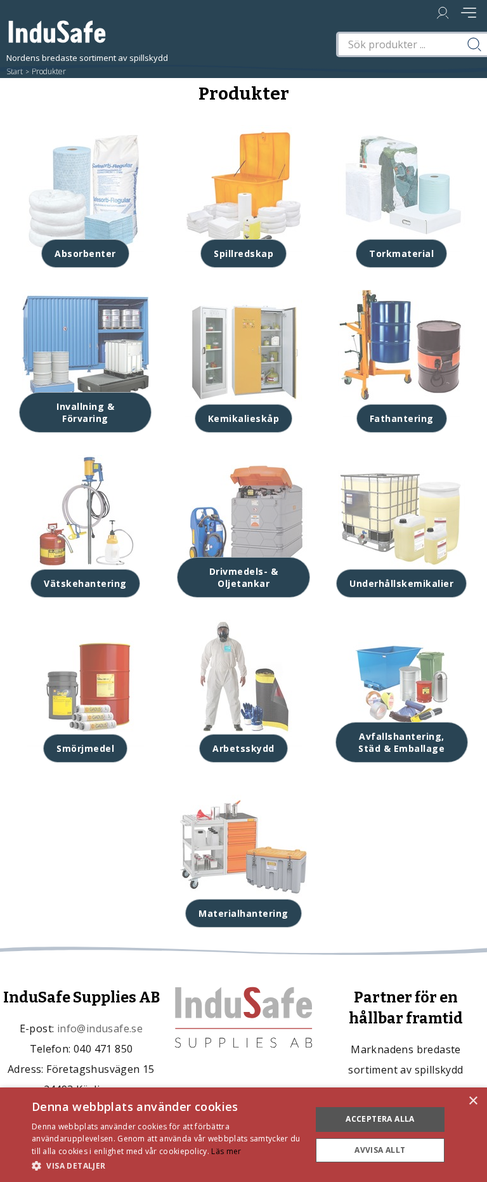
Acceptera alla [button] (380, 1118)
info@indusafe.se (100, 1028)
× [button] (472, 1101)
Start (14, 71)
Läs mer (226, 1151)
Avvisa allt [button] (379, 1150)
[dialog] (243, 1134)
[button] (167, 1165)
